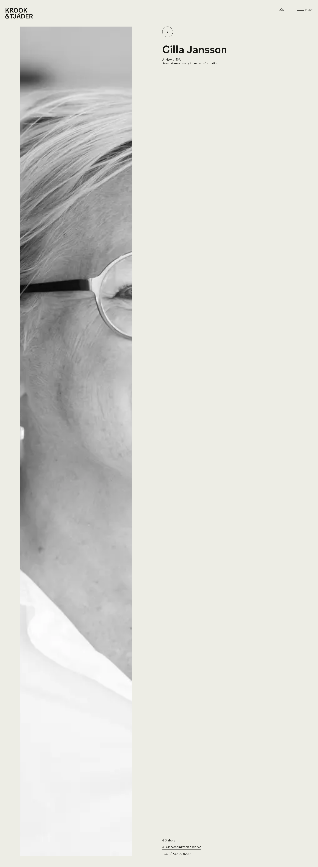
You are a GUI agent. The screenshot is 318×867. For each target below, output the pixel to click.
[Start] (9, 13)
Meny (309, 10)
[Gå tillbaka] (169, 32)
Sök (281, 10)
